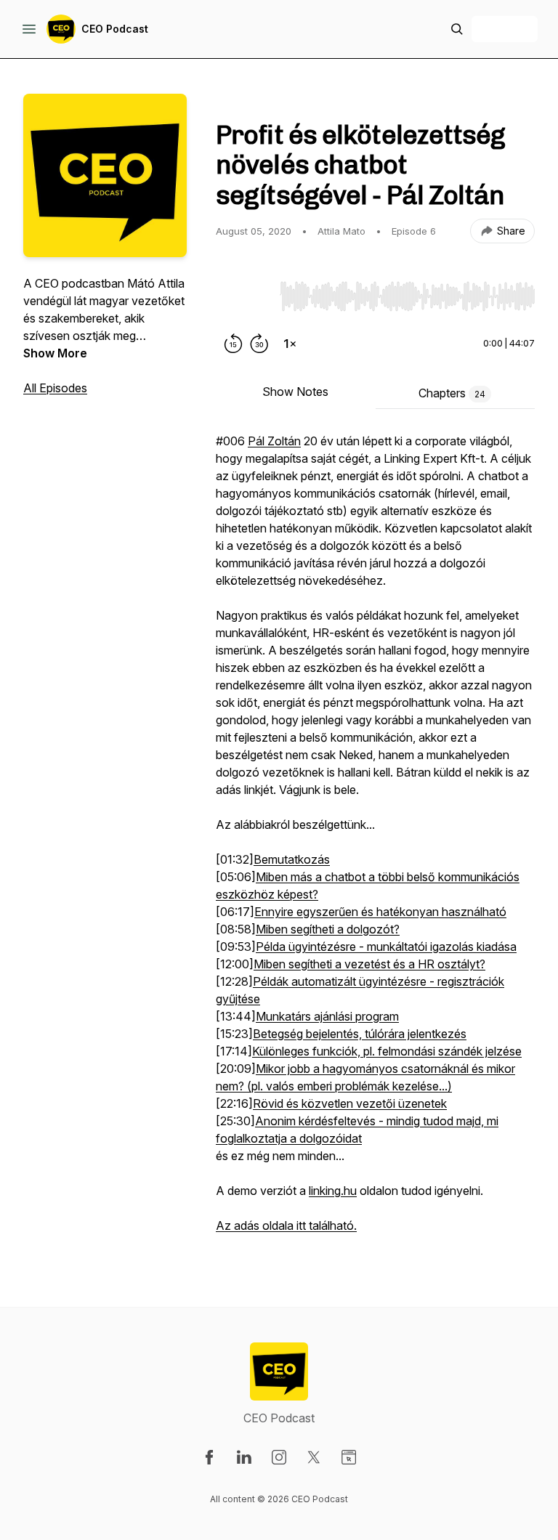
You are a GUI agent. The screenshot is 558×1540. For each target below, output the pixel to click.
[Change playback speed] (289, 343)
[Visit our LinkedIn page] (244, 1457)
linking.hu (333, 1190)
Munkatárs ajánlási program (327, 1016)
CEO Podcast (114, 29)
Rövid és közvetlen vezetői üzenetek (350, 1103)
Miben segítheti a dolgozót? (328, 929)
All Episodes (55, 388)
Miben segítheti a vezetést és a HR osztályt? (369, 964)
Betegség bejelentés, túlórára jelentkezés (359, 1033)
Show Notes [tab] (295, 391)
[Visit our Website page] (348, 1457)
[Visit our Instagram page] (279, 1457)
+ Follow (504, 29)
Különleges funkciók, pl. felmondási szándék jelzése (387, 1051)
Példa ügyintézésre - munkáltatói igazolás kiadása (386, 946)
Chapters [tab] (451, 393)
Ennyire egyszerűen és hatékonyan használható (380, 911)
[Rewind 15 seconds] (233, 343)
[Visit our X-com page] (314, 1457)
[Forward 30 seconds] (259, 343)
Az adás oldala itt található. (286, 1225)
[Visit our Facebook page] (209, 1457)
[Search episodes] (457, 29)
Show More (55, 353)
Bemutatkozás (292, 859)
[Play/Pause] (245, 296)
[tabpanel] (375, 840)
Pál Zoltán (274, 441)
